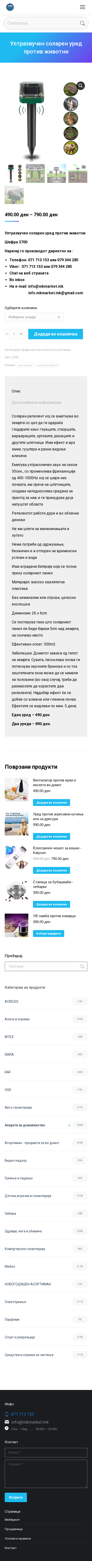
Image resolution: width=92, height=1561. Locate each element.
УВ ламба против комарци (54, 916)
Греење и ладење (19, 1178)
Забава (10, 1213)
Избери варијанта (48, 933)
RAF (8, 1072)
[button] (80, 86)
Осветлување (15, 1302)
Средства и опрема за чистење (29, 1355)
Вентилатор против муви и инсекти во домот (54, 782)
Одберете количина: (21, 308)
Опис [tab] (16, 391)
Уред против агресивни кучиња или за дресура (58, 816)
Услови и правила (18, 1538)
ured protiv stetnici (47, 365)
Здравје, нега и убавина (23, 1231)
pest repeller (25, 365)
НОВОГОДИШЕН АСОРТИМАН (28, 1284)
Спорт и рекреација (20, 1337)
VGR (8, 1090)
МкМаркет (12, 1519)
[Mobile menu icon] (82, 7)
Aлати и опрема (17, 1019)
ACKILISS (11, 1001)
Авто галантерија (18, 1107)
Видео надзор (16, 1160)
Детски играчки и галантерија (28, 1196)
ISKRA (9, 1054)
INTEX (9, 1037)
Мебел (10, 1266)
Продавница (14, 1529)
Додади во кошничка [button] (51, 802)
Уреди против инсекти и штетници (45, 349)
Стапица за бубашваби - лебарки (53, 884)
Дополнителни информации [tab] (36, 402)
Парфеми (12, 1319)
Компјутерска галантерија (25, 1249)
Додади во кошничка (55, 333)
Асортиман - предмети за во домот (32, 1143)
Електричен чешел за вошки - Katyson (57, 850)
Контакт (11, 1548)
